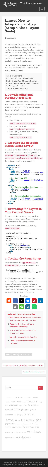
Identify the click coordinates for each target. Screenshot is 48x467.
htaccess (9, 414)
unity (16, 432)
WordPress (42, 465)
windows (34, 431)
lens (19, 420)
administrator (9, 398)
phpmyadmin (10, 424)
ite (15, 415)
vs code (24, 432)
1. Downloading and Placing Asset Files (21, 78)
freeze (7, 409)
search (29, 424)
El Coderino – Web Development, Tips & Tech (22, 3)
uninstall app (9, 432)
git (22, 409)
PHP (14, 38)
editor (25, 405)
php (38, 420)
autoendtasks (28, 398)
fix (37, 405)
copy (40, 402)
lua (23, 420)
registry (23, 424)
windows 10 (9, 438)
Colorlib (27, 465)
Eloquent (32, 405)
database (13, 405)
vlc (20, 432)
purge (18, 424)
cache (35, 398)
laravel (8, 354)
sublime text (17, 427)
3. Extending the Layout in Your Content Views (23, 83)
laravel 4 (15, 354)
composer (32, 401)
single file (8, 427)
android (19, 397)
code (24, 402)
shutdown (35, 424)
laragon (20, 415)
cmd (13, 401)
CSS (6, 405)
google (33, 409)
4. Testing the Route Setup (17, 86)
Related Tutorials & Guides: (19, 88)
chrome (7, 402)
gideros (15, 409)
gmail (27, 409)
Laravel (9, 38)
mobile (30, 420)
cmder (19, 402)
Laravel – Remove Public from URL (23, 337)
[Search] (40, 388)
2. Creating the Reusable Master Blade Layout (23, 81)
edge (20, 405)
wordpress (23, 437)
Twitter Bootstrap (25, 354)
